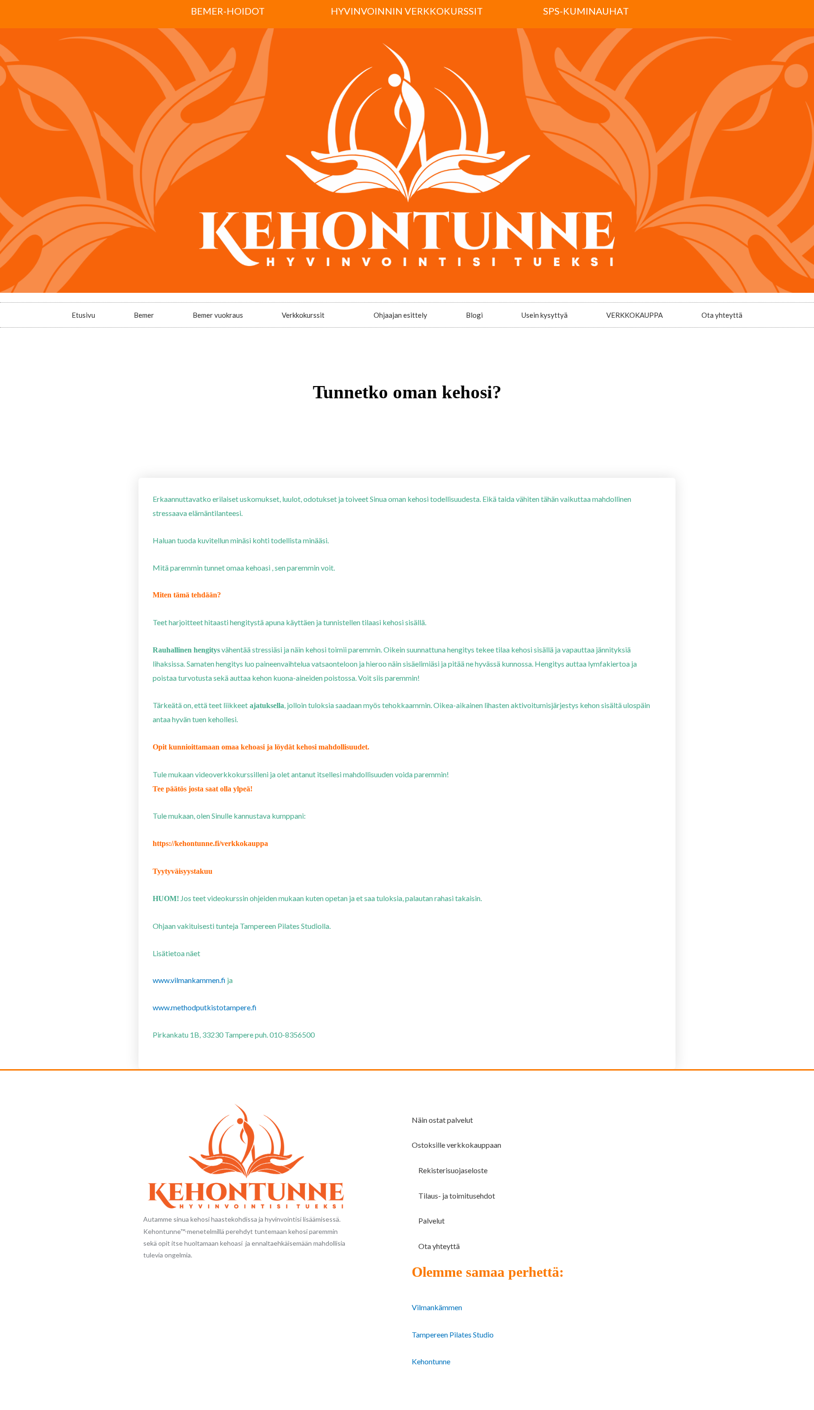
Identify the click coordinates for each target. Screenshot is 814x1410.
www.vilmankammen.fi (189, 979)
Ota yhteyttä (721, 315)
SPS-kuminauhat (586, 10)
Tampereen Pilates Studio (453, 1334)
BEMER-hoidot (228, 10)
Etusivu (83, 315)
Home (370, 420)
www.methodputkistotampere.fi (205, 1007)
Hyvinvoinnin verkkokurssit (407, 10)
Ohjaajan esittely (400, 315)
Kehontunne (431, 1361)
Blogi (474, 315)
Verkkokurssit (303, 315)
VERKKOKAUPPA (634, 315)
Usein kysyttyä (544, 315)
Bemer (144, 315)
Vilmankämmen (437, 1307)
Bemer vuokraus (218, 315)
